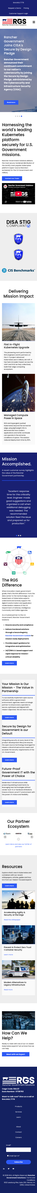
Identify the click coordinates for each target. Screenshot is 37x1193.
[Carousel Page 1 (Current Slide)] (16, 535)
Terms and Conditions (31, 1179)
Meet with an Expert (15, 1054)
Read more (11, 102)
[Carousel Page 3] (19, 116)
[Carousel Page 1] (15, 116)
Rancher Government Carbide (18, 635)
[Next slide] (31, 837)
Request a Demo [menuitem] (14, 8)
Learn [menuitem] (18, 1117)
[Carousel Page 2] (17, 116)
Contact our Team (12, 178)
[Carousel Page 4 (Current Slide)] (21, 116)
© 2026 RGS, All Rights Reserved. (15, 1175)
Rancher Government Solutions (21, 1176)
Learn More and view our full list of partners (18, 845)
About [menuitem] (18, 1127)
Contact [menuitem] (18, 1132)
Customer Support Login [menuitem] (18, 13)
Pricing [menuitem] (26, 8)
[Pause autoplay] (18, 839)
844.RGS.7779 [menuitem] (18, 2)
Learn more (9, 663)
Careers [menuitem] (18, 1137)
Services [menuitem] (18, 1112)
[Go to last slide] (5, 837)
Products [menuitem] (18, 1106)
